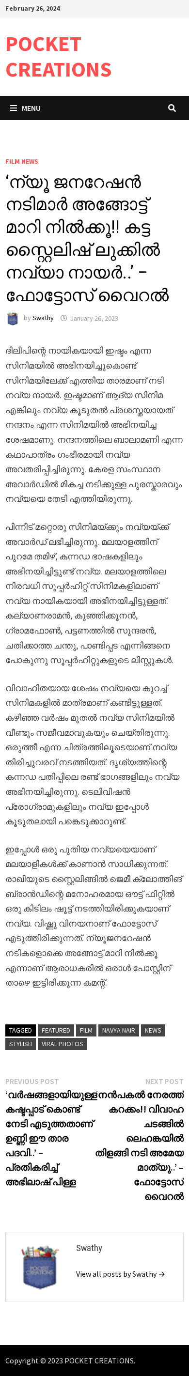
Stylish (20, 1043)
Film (86, 1030)
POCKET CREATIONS (58, 56)
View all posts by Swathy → (120, 1274)
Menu (31, 108)
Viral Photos (62, 1043)
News (153, 1030)
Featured (56, 1030)
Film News (21, 161)
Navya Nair (118, 1030)
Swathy (43, 318)
